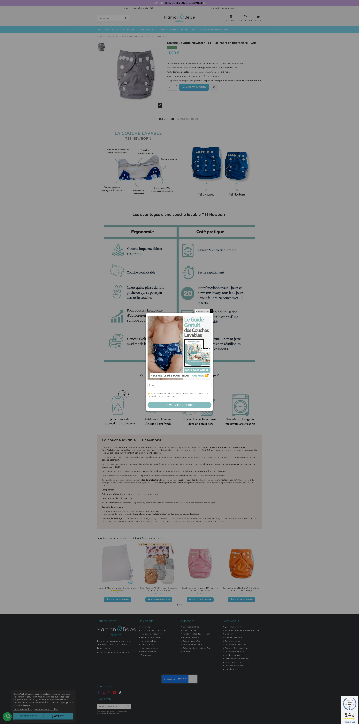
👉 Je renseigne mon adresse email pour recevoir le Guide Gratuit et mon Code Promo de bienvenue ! (178, 395)
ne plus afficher (203, 311)
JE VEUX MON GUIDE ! (179, 405)
